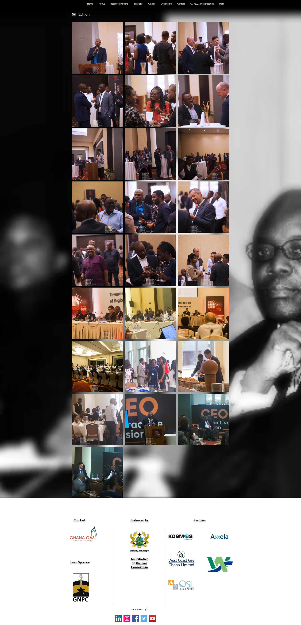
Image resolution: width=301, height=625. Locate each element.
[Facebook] (135, 618)
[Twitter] (144, 618)
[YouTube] (152, 618)
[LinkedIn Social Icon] (118, 618)
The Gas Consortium (139, 565)
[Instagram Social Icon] (127, 618)
